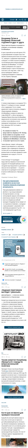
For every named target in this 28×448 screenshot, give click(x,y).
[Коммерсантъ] (2, 19)
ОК (24, 27)
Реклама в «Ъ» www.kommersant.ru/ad (14, 9)
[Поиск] (23, 20)
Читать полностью (14, 327)
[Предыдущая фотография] (1, 446)
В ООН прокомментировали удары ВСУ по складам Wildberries (14, 275)
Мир (2, 353)
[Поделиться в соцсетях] (25, 35)
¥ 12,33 (14, 23)
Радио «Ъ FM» (4, 283)
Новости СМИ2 (3, 402)
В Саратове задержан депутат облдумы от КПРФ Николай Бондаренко (15, 264)
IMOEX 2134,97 (20, 23)
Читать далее (7, 213)
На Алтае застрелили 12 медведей (13, 280)
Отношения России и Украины (7, 31)
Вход (20, 19)
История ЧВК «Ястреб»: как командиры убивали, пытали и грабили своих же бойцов (15, 269)
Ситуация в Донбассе (17, 234)
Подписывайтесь (7, 221)
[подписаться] (12, 229)
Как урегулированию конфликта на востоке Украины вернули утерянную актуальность (14, 184)
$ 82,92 (5, 23)
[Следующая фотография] (26, 446)
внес (7, 371)
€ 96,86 (9, 23)
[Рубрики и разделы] (25, 20)
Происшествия (4, 405)
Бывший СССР (4, 234)
